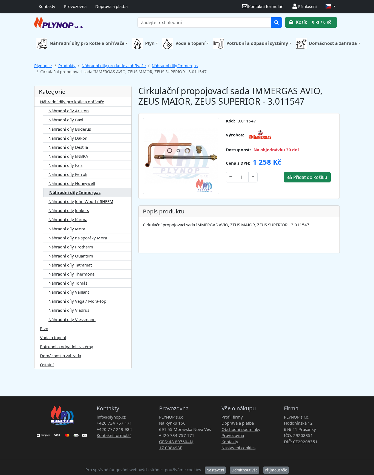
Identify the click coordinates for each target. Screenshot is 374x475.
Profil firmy (232, 417)
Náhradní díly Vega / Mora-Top (77, 301)
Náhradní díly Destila (68, 147)
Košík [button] (313, 22)
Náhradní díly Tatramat (70, 265)
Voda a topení (191, 43)
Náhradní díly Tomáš (67, 283)
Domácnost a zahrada (333, 43)
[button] (330, 6)
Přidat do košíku (309, 177)
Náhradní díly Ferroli (67, 174)
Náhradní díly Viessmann (72, 319)
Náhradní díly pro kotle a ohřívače (87, 43)
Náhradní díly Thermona (71, 274)
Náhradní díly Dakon (67, 138)
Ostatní (47, 364)
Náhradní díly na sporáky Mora (77, 238)
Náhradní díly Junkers (68, 210)
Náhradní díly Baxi (65, 119)
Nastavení (215, 470)
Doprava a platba (111, 6)
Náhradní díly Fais (65, 165)
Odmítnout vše (244, 470)
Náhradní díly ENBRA (68, 156)
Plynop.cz (43, 65)
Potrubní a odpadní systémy (257, 43)
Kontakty (47, 6)
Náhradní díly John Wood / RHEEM (80, 201)
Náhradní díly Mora (66, 228)
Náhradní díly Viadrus (68, 310)
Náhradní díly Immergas (175, 65)
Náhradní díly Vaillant (68, 292)
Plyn (150, 43)
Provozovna (75, 6)
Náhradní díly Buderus (69, 129)
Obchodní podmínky (240, 429)
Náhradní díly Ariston (68, 110)
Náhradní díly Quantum (70, 256)
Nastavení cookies (238, 447)
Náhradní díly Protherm (70, 247)
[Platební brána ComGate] (62, 433)
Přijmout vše (276, 470)
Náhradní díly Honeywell (71, 183)
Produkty (67, 65)
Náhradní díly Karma (67, 219)
